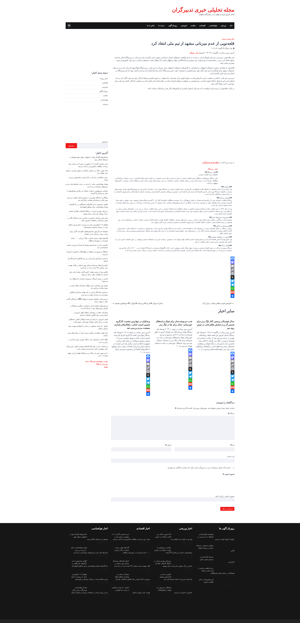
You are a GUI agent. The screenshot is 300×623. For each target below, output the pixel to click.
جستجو (105, 142)
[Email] (172, 266)
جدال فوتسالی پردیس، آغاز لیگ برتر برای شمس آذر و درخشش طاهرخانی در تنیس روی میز (215, 324)
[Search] (69, 25)
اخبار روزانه (230, 39)
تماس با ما (151, 25)
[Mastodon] (172, 262)
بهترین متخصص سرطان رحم (96, 361)
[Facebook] (172, 258)
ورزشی (223, 25)
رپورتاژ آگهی (172, 25)
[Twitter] (172, 281)
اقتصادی (202, 25)
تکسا (106, 367)
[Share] (172, 296)
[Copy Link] (172, 270)
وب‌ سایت (230, 456)
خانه (231, 25)
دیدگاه (231, 413)
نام (232, 445)
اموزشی (184, 25)
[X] (172, 277)
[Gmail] (172, 292)
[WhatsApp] (172, 288)
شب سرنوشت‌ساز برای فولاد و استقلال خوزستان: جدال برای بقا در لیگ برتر (174, 323)
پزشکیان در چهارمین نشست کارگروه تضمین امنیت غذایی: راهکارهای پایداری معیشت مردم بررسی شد (132, 324)
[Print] (172, 273)
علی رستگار (228, 48)
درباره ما (161, 25)
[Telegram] (172, 285)
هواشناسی (213, 25)
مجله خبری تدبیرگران (210, 162)
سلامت (193, 25)
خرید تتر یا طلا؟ (102, 364)
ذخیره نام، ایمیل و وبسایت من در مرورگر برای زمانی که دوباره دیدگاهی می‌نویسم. (199, 467)
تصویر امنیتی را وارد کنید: (224, 496)
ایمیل (168, 445)
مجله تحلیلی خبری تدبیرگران (203, 9)
